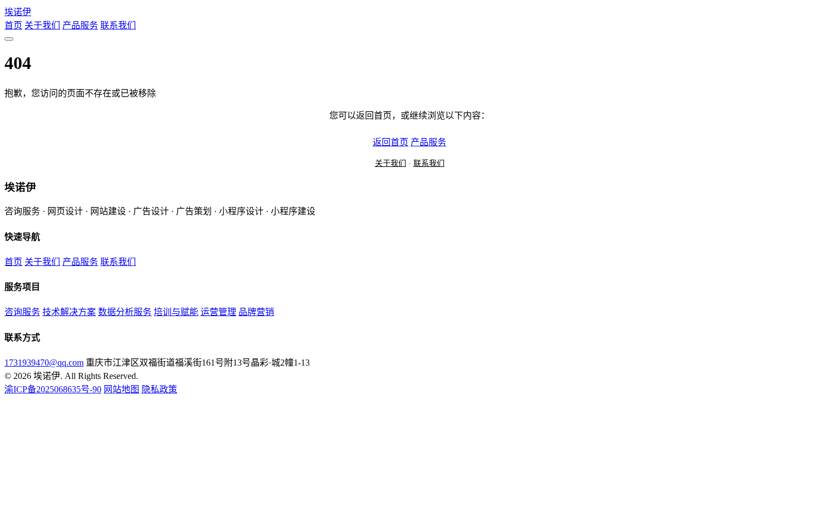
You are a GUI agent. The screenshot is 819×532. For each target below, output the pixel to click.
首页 (13, 25)
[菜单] (8, 39)
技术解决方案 (69, 312)
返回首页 (390, 142)
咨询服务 (22, 312)
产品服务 (80, 25)
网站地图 (121, 389)
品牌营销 (256, 312)
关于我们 (42, 25)
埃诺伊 (17, 12)
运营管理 (218, 312)
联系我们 (118, 25)
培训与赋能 (176, 312)
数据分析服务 (125, 312)
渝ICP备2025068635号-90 (52, 389)
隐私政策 (159, 389)
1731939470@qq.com (44, 362)
